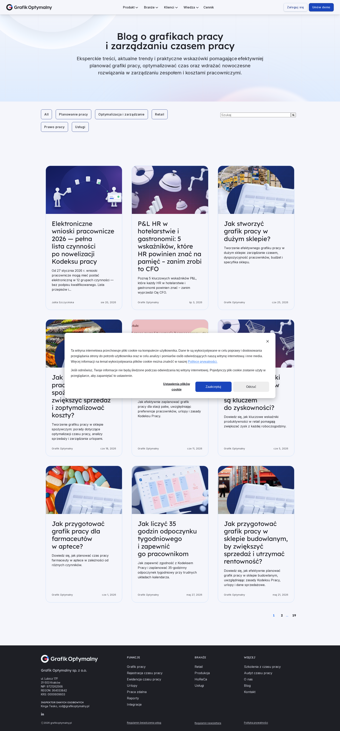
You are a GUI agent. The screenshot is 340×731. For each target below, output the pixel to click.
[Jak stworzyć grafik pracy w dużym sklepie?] (256, 190)
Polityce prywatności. (202, 361)
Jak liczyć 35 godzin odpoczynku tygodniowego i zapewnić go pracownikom (167, 539)
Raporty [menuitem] (133, 698)
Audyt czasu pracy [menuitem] (258, 673)
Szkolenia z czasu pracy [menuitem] (262, 667)
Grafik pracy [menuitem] (136, 667)
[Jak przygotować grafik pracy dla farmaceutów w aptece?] (84, 490)
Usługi (80, 127)
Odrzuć (251, 386)
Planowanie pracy (73, 114)
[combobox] (255, 115)
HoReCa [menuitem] (201, 679)
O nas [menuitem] (248, 679)
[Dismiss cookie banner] (267, 342)
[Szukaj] (293, 115)
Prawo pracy (54, 127)
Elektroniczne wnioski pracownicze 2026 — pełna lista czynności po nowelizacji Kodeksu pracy (83, 242)
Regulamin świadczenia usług (144, 722)
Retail (159, 114)
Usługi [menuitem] (199, 686)
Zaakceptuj (213, 386)
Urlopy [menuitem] (132, 686)
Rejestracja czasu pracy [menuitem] (145, 673)
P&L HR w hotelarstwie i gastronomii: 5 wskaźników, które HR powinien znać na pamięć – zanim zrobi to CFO (170, 246)
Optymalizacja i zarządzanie (121, 114)
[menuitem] (130, 7)
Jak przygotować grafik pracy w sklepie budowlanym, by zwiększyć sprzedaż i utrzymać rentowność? (256, 542)
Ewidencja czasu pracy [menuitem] (144, 679)
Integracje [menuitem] (134, 704)
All (46, 114)
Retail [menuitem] (199, 667)
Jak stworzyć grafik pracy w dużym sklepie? (247, 231)
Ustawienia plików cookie (176, 386)
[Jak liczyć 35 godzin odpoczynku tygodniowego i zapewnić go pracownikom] (170, 490)
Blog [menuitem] (247, 686)
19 (294, 615)
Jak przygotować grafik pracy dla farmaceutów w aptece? (78, 535)
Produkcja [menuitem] (202, 673)
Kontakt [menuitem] (249, 692)
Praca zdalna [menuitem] (137, 692)
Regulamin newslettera (208, 723)
